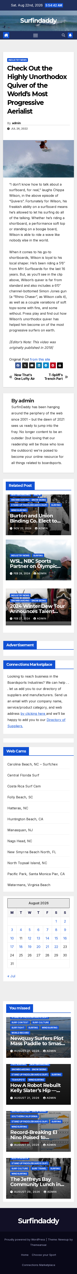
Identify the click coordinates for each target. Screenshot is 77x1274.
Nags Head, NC (19, 841)
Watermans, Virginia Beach (28, 885)
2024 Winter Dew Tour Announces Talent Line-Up (37, 611)
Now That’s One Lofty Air (24, 377)
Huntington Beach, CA (25, 819)
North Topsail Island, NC (27, 863)
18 (21, 947)
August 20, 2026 (27, 1191)
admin (16, 123)
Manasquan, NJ (20, 830)
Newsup (63, 1239)
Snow (37, 494)
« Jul (11, 976)
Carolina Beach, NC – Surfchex (32, 764)
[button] (63, 35)
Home (25, 1254)
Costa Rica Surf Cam (24, 786)
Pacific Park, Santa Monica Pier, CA (36, 874)
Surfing (56, 505)
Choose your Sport (44, 1254)
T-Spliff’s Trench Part (53, 377)
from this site (40, 359)
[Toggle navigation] (35, 35)
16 (65, 938)
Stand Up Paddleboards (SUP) (29, 505)
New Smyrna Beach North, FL (31, 852)
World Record (20, 1033)
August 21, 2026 (27, 1050)
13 (38, 938)
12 (29, 938)
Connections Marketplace (38, 1265)
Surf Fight (17, 1027)
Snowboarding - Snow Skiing (28, 500)
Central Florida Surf (23, 775)
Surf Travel (39, 1168)
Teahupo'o (18, 1079)
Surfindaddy (38, 20)
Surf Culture (40, 1022)
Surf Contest (20, 1022)
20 (38, 947)
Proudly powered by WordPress (25, 1239)
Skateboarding (20, 494)
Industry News (17, 60)
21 (47, 947)
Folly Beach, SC (20, 797)
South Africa (19, 1158)
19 (29, 947)
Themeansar (38, 1244)
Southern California (24, 1116)
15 (56, 938)
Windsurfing (19, 510)
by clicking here (33, 713)
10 (12, 938)
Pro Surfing (18, 1064)
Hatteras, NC (17, 808)
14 (47, 938)
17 (12, 947)
